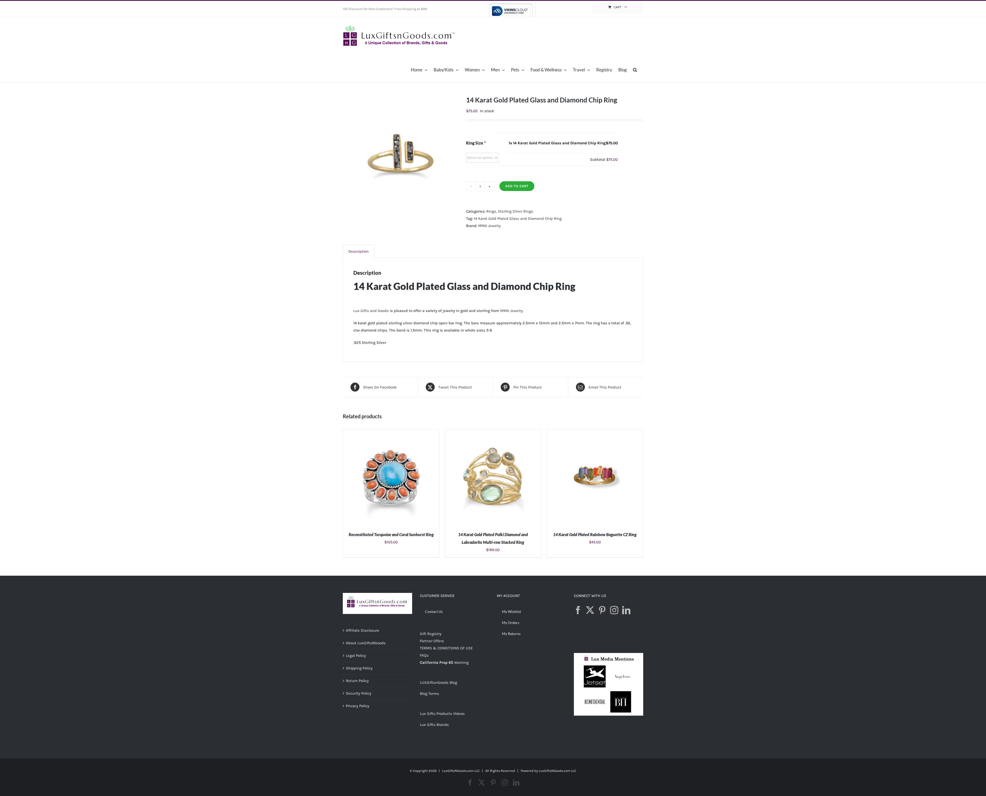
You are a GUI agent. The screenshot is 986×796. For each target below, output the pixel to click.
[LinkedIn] (626, 610)
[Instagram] (614, 610)
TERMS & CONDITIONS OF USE (446, 648)
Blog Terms (429, 693)
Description (358, 251)
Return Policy (357, 680)
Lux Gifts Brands (434, 724)
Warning (461, 662)
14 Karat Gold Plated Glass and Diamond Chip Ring (518, 218)
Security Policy (358, 693)
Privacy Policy (357, 706)
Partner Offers (432, 641)
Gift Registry (430, 633)
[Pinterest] (602, 610)
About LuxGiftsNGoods (366, 643)
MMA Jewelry (489, 225)
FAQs (424, 655)
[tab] (358, 251)
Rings (491, 211)
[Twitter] (590, 610)
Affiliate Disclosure (362, 630)
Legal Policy (356, 655)
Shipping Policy (359, 668)
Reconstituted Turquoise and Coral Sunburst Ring (391, 534)
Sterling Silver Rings (515, 211)
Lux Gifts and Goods (371, 310)
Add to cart (516, 186)
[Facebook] (578, 610)
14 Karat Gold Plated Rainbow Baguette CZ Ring (595, 534)
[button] (635, 69)
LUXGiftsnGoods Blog (438, 682)
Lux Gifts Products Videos (442, 713)
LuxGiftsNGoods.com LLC (557, 771)
